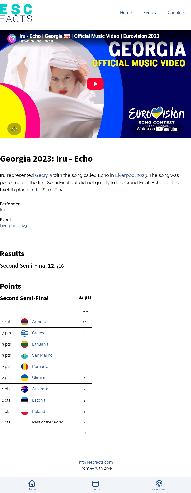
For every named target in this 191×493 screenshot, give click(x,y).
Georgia (43, 175)
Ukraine (39, 377)
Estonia (39, 400)
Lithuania (40, 344)
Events (149, 12)
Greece (38, 333)
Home (126, 12)
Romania (40, 366)
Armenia (40, 321)
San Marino (42, 355)
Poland (38, 411)
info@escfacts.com (95, 462)
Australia (40, 389)
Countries (177, 12)
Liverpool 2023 (131, 175)
